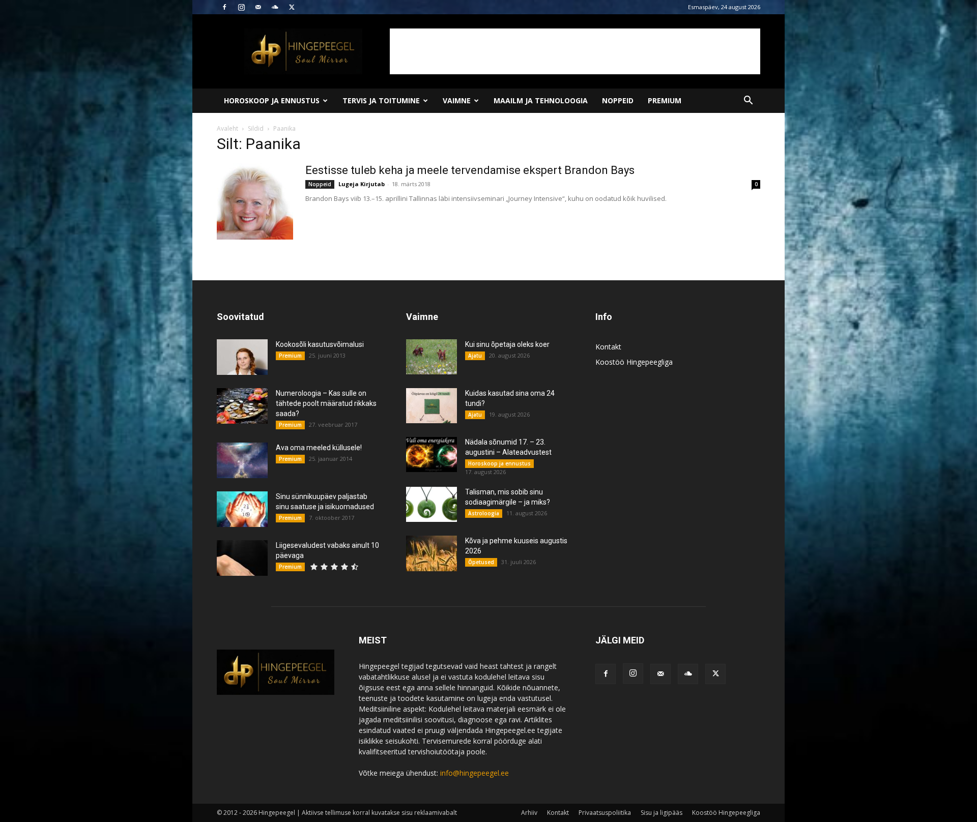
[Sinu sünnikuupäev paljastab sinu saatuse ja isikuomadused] (242, 509)
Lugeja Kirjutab (361, 184)
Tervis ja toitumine (381, 100)
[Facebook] (224, 7)
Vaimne (457, 100)
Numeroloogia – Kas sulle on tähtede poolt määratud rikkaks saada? (326, 403)
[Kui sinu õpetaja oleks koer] (431, 356)
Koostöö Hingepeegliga (634, 362)
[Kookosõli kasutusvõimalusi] (242, 357)
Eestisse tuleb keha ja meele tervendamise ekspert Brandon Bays (470, 170)
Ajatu (475, 355)
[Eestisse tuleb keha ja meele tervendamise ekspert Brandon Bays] (255, 201)
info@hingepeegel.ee (474, 773)
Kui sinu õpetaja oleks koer (507, 344)
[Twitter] (291, 7)
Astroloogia (483, 513)
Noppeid (618, 100)
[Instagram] (241, 7)
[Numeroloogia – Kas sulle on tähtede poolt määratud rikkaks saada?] (242, 406)
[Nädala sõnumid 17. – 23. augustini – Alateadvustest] (431, 454)
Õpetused (481, 562)
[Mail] (258, 7)
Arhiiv (529, 812)
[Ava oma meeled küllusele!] (242, 460)
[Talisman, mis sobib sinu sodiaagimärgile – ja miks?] (431, 504)
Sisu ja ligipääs (661, 812)
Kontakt (608, 346)
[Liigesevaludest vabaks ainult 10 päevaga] (242, 558)
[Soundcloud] (274, 7)
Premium (664, 100)
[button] (748, 101)
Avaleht (227, 128)
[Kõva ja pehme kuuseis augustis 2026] (431, 553)
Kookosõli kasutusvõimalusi (320, 344)
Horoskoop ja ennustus (272, 100)
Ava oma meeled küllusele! (319, 448)
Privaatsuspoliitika (605, 812)
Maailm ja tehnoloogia (541, 100)
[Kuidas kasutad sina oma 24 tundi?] (431, 405)
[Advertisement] (575, 51)
